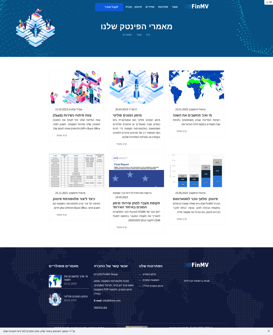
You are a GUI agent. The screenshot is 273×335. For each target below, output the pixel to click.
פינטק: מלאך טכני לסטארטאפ (195, 199)
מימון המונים (149, 274)
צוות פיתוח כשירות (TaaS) (72, 115)
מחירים (150, 6)
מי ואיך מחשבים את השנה (192, 115)
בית (148, 34)
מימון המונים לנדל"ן (153, 286)
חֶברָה (128, 6)
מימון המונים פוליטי (127, 115)
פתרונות (163, 6)
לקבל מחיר (110, 7)
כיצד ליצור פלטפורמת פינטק (74, 199)
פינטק (138, 6)
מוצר (175, 6)
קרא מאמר (181, 131)
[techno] (196, 6)
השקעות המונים (151, 280)
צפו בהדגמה (100, 307)
